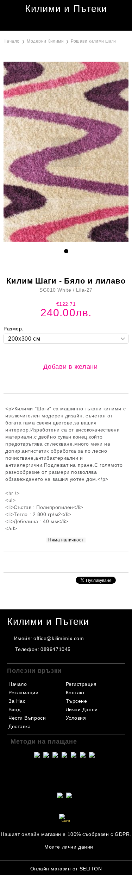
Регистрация (81, 684)
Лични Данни (82, 709)
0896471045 (55, 649)
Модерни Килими (45, 41)
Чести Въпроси (27, 718)
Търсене (76, 701)
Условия (76, 718)
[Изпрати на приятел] (56, 562)
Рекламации (23, 692)
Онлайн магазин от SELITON (66, 868)
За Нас (16, 701)
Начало (12, 41)
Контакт (75, 692)
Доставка (19, 726)
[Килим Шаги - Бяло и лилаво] (66, 240)
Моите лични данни (68, 847)
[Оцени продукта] (73, 562)
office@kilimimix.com (58, 638)
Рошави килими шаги (93, 41)
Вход (14, 709)
